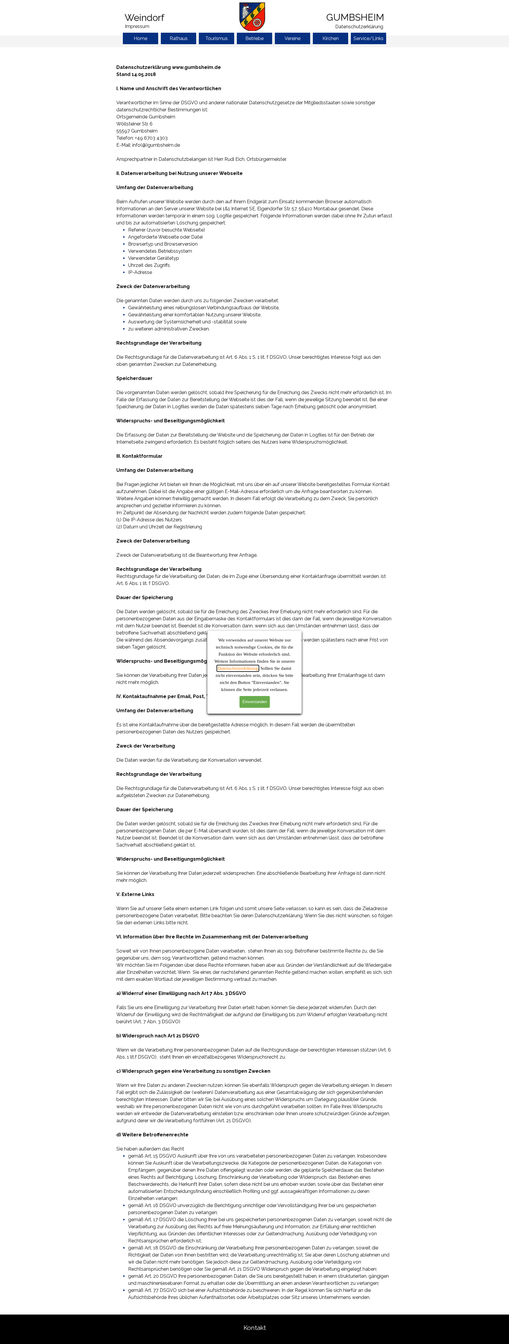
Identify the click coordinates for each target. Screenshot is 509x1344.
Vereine (292, 38)
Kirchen (331, 38)
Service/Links (368, 38)
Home (140, 38)
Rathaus (179, 38)
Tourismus (216, 38)
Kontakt (255, 1327)
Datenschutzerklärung (238, 668)
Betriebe (254, 38)
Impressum (137, 26)
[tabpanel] (157, 18)
